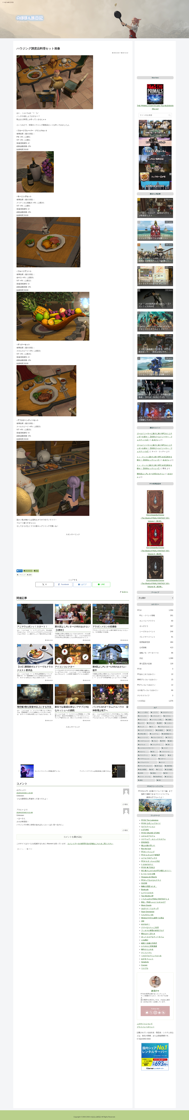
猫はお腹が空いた (148, 845)
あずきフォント (147, 959)
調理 (30, 575)
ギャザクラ (29, 571)
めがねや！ (145, 924)
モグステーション (148, 827)
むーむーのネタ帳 (148, 874)
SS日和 (144, 883)
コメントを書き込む (73, 837)
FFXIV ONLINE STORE (150, 833)
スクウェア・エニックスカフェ (153, 839)
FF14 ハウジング (148, 852)
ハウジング (22, 575)
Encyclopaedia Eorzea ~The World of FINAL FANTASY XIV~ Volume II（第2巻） (155, 551)
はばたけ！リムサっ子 (150, 908)
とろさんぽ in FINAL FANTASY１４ (155, 899)
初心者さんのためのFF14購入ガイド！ (156, 871)
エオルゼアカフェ (148, 836)
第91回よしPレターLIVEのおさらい (151, 474)
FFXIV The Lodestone (149, 820)
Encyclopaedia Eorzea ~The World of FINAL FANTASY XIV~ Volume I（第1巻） (155, 518)
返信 (126, 804)
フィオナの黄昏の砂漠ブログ (152, 930)
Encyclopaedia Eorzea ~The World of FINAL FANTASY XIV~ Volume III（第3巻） (155, 584)
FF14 (20, 571)
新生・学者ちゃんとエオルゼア (153, 902)
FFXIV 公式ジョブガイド (151, 823)
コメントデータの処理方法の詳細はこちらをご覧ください (90, 844)
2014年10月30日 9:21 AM (25, 812)
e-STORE (145, 830)
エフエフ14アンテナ (149, 858)
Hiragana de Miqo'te (149, 877)
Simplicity (145, 962)
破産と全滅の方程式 (149, 943)
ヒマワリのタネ (147, 893)
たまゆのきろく (147, 864)
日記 (37, 571)
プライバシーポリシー (145, 1027)
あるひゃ (155, 440)
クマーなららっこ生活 (150, 927)
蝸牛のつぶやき (147, 949)
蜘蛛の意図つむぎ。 (149, 886)
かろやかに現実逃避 (149, 946)
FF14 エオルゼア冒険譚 (150, 855)
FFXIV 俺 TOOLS (148, 867)
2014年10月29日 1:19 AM (25, 793)
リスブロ (144, 968)
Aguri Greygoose (147, 912)
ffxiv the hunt (146, 849)
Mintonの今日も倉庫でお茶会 (152, 918)
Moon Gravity (146, 905)
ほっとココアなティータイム (152, 937)
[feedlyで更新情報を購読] (159, 1012)
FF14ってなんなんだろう (151, 880)
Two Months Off (147, 896)
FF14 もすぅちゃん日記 (150, 861)
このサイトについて (145, 1024)
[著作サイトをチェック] (147, 1012)
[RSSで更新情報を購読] (163, 1012)
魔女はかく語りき (148, 934)
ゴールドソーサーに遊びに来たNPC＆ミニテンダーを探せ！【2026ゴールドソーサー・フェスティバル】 (154, 437)
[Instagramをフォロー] (155, 1012)
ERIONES (145, 842)
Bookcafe (145, 890)
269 (142, 921)
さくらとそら (146, 953)
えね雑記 (144, 940)
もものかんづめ (147, 915)
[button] (170, 115)
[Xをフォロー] (151, 1012)
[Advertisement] (73, 551)
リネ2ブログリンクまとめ (151, 956)
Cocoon (144, 965)
